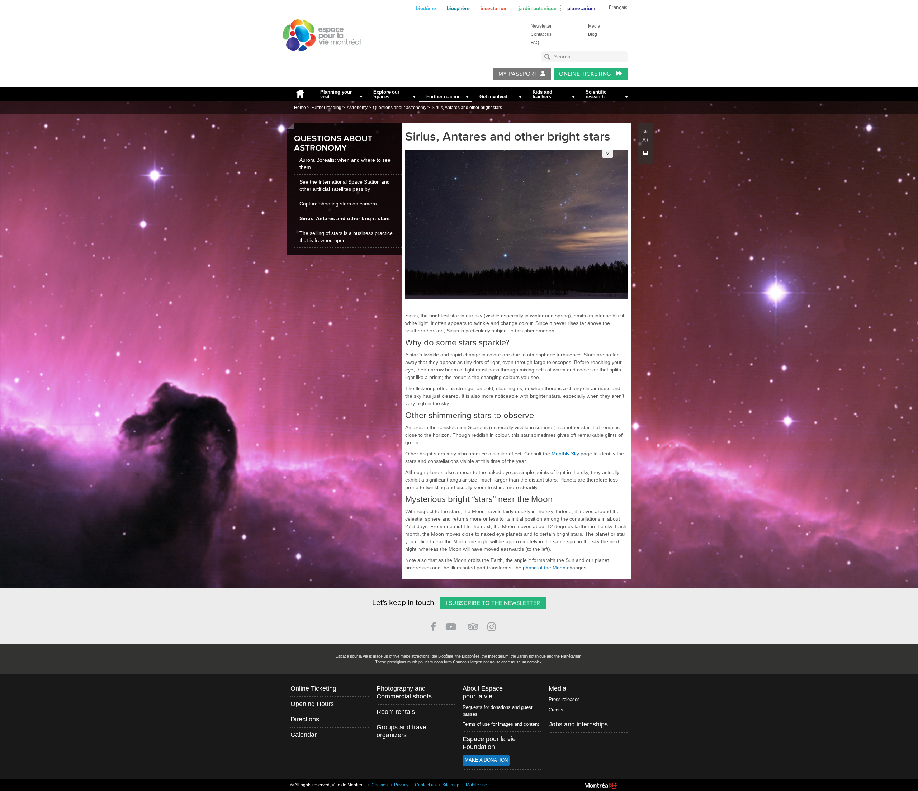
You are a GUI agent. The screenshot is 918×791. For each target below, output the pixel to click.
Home (300, 94)
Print (645, 153)
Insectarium (494, 8)
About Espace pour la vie (483, 692)
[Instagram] (493, 625)
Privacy (401, 784)
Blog (592, 34)
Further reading (443, 96)
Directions (304, 719)
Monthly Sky (565, 453)
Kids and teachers (542, 94)
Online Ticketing (585, 73)
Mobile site (476, 784)
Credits (556, 709)
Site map (450, 784)
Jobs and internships (578, 724)
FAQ (535, 42)
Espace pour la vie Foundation (489, 742)
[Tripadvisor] (473, 624)
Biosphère (458, 8)
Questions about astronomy (399, 107)
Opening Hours (312, 703)
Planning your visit (336, 94)
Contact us (541, 34)
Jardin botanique (538, 8)
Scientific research (596, 94)
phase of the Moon (544, 567)
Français (618, 7)
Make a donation (486, 760)
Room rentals (396, 711)
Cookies (380, 784)
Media (594, 26)
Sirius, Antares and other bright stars (467, 107)
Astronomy (357, 107)
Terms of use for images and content (501, 724)
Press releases (564, 699)
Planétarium (581, 8)
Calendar (303, 734)
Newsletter (541, 26)
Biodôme (426, 8)
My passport (518, 73)
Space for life (319, 57)
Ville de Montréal (601, 785)
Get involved (493, 96)
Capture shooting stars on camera (338, 204)
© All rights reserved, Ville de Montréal (327, 784)
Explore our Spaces (386, 94)
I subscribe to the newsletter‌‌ (493, 603)
